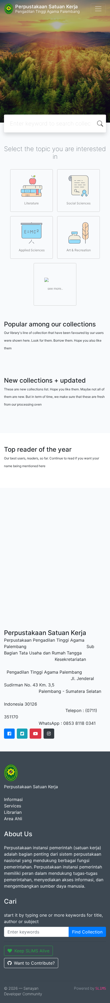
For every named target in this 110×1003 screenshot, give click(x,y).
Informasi (13, 799)
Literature (31, 203)
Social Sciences (78, 203)
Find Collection (87, 932)
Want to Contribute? (34, 963)
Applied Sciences (32, 250)
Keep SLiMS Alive (31, 950)
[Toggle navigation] (98, 8)
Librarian (13, 812)
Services (12, 805)
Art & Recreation (78, 250)
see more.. (55, 288)
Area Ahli (13, 818)
